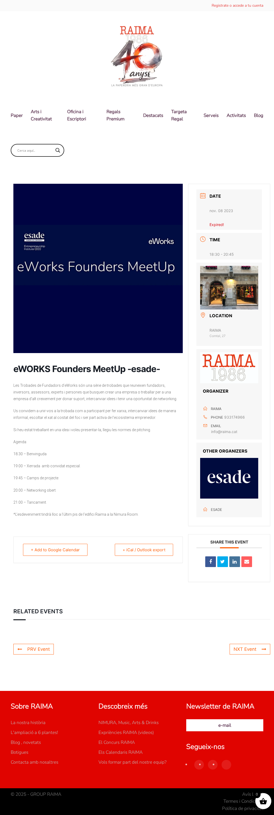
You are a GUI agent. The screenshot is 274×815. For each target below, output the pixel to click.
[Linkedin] (234, 561)
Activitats (236, 115)
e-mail (224, 725)
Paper (17, 115)
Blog (258, 115)
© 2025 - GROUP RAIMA (36, 794)
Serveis (211, 115)
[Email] (246, 561)
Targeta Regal (179, 115)
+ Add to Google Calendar (55, 549)
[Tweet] (222, 561)
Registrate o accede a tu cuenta (237, 5)
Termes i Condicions (243, 801)
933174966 (234, 417)
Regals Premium (115, 115)
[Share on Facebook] (210, 561)
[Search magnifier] (58, 150)
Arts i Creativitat (41, 115)
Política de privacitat (242, 808)
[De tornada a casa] (137, 57)
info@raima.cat (224, 431)
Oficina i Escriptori (76, 115)
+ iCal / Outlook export (144, 549)
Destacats (153, 115)
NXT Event (245, 649)
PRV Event (38, 649)
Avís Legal (252, 794)
